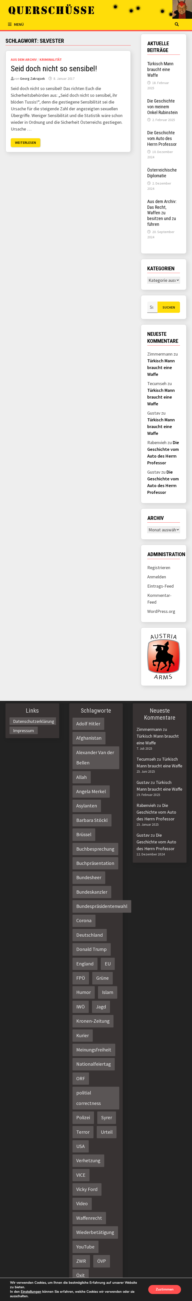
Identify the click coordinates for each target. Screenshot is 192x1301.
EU (108, 964)
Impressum (23, 730)
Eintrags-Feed (160, 586)
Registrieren (158, 567)
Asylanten (86, 806)
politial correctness (88, 1098)
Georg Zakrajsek (32, 78)
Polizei (83, 1117)
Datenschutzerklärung (33, 721)
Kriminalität (51, 59)
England (85, 964)
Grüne (102, 978)
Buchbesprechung (95, 849)
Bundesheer (88, 877)
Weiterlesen (25, 142)
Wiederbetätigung (95, 1232)
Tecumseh (146, 759)
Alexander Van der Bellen (95, 757)
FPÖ (80, 978)
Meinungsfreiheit (93, 1050)
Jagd (101, 1007)
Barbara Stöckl (92, 820)
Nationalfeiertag (93, 1064)
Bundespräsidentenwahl (101, 906)
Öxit (80, 1275)
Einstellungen (31, 1291)
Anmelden (156, 577)
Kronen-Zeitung (93, 1021)
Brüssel (83, 834)
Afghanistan (89, 738)
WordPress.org (161, 611)
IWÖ (80, 1007)
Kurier (82, 1035)
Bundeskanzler (91, 892)
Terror (83, 1132)
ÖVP (101, 1261)
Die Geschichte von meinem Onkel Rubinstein (162, 106)
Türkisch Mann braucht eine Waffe (160, 69)
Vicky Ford (87, 1189)
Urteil (106, 1132)
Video (82, 1203)
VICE (81, 1175)
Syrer (106, 1117)
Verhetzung (88, 1160)
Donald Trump (91, 949)
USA (80, 1146)
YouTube (85, 1247)
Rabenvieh (146, 805)
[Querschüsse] (96, 9)
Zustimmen (165, 1289)
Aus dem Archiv (24, 59)
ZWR (81, 1261)
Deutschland (89, 935)
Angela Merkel (91, 791)
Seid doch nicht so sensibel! (54, 68)
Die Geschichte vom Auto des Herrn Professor (162, 138)
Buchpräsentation (95, 863)
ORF (80, 1078)
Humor (83, 992)
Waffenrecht (89, 1218)
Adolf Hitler (88, 724)
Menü (19, 24)
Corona (84, 920)
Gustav (143, 782)
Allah (81, 777)
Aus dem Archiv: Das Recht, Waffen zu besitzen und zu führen (161, 213)
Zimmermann (149, 729)
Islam (107, 992)
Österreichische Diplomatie (162, 172)
